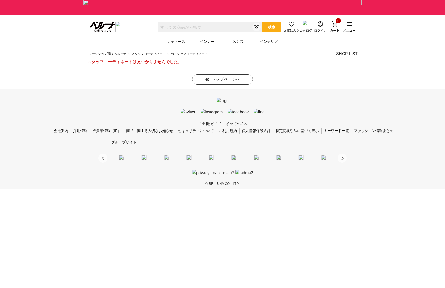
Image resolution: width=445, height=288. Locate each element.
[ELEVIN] (189, 157)
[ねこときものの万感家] (166, 157)
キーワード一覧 (336, 131)
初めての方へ (237, 124)
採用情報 (80, 131)
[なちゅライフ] (301, 157)
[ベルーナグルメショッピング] (233, 157)
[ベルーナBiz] (144, 157)
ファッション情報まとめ (373, 131)
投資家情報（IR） (106, 131)
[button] (342, 158)
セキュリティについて (196, 131)
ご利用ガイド (210, 124)
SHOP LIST (347, 54)
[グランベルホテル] (211, 157)
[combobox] (210, 27)
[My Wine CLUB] (256, 157)
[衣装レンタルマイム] (121, 157)
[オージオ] (278, 157)
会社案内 (61, 131)
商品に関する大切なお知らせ (149, 131)
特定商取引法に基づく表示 (297, 131)
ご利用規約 (228, 131)
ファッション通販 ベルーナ (107, 54)
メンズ (238, 41)
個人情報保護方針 (256, 131)
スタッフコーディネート (149, 54)
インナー (207, 41)
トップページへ (225, 79)
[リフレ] (323, 157)
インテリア (269, 41)
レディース (176, 41)
